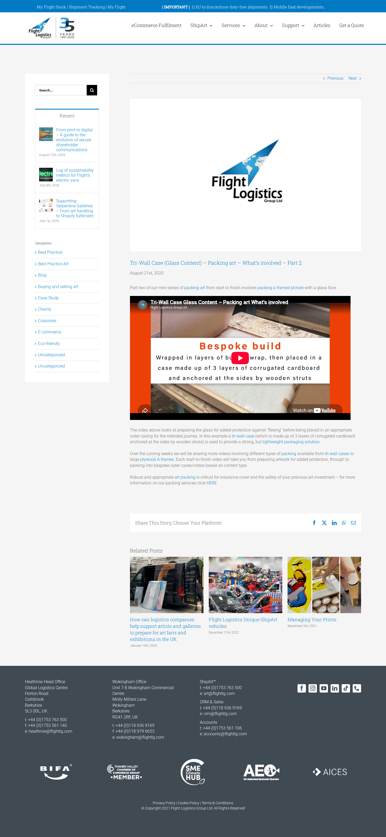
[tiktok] (346, 688)
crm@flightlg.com (220, 713)
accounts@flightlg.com (225, 733)
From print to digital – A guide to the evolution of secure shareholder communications (74, 139)
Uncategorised (51, 354)
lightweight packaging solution (291, 441)
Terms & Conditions (217, 803)
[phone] (357, 688)
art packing (185, 477)
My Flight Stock (51, 6)
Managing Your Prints (312, 619)
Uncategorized (51, 366)
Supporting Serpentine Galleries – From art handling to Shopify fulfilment (74, 208)
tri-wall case (243, 436)
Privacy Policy (164, 803)
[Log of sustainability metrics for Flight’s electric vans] (46, 170)
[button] (134, 602)
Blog (42, 275)
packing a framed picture (281, 287)
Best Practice (50, 252)
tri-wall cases (337, 453)
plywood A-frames (157, 459)
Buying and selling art (58, 286)
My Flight (117, 6)
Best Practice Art (53, 263)
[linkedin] (335, 688)
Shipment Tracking (87, 6)
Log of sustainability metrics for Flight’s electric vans (75, 175)
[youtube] (324, 688)
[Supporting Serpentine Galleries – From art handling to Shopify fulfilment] (46, 201)
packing (288, 453)
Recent (67, 115)
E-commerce (49, 332)
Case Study (48, 297)
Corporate (47, 320)
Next (352, 78)
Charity (44, 309)
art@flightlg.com (219, 693)
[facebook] (302, 688)
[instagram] (313, 688)
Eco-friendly (49, 343)
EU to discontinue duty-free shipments (231, 6)
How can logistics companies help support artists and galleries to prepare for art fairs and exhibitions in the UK (165, 629)
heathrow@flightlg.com (50, 731)
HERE (212, 482)
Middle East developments (298, 6)
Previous (335, 78)
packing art (194, 287)
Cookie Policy (188, 803)
